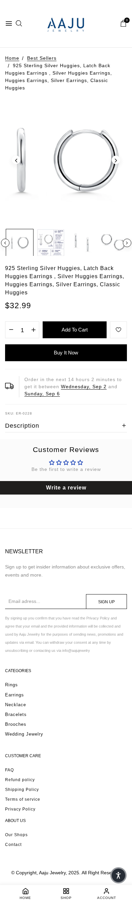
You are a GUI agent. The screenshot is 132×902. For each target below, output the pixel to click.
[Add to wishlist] (118, 329)
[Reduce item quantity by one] (11, 330)
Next (127, 243)
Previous (5, 243)
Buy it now (66, 352)
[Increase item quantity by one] (33, 330)
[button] (118, 875)
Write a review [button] (66, 487)
